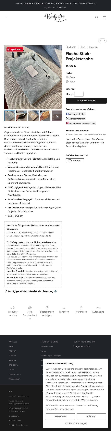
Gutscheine (98, 311)
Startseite (71, 46)
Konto (44, 351)
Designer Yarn (15, 374)
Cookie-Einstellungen (18, 425)
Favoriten (64, 311)
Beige (72, 81)
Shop (82, 46)
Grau (72, 77)
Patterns (12, 360)
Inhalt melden (15, 420)
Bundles (12, 356)
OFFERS (12, 351)
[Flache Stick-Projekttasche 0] (9, 115)
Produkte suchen (13, 313)
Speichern (16, 49)
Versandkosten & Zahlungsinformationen (19, 402)
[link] (62, 7)
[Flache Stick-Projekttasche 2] (33, 115)
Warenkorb (81, 311)
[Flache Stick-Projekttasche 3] (45, 115)
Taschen (93, 46)
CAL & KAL (13, 365)
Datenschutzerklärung (18, 396)
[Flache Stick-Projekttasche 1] (21, 115)
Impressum (14, 416)
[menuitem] (100, 41)
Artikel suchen (47, 346)
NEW (11, 346)
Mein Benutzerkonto (30, 315)
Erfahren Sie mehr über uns (60, 409)
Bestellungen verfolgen (47, 313)
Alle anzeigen (14, 379)
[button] (55, 17)
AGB (11, 392)
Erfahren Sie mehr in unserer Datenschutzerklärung (72, 405)
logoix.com (49, 7)
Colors (11, 370)
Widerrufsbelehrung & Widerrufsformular (18, 409)
